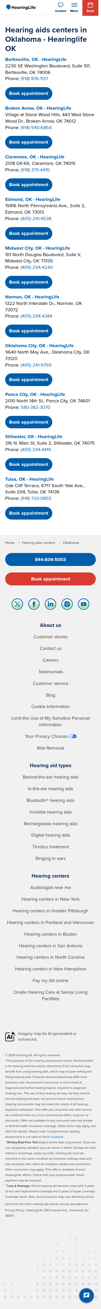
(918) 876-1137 (34, 78)
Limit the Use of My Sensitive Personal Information (51, 721)
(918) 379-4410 (35, 169)
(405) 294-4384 (36, 316)
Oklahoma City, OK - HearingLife (39, 345)
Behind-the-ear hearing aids (50, 777)
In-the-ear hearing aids (50, 788)
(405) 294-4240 (37, 267)
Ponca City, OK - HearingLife (35, 394)
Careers (51, 660)
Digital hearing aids (50, 835)
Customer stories (50, 636)
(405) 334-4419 (36, 449)
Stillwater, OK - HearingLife (33, 436)
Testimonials (50, 671)
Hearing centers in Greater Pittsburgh (50, 910)
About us (50, 625)
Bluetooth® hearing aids (50, 800)
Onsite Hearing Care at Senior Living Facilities (50, 995)
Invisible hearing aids (51, 812)
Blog (50, 695)
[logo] (20, 7)
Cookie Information (50, 706)
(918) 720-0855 (36, 498)
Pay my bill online (50, 980)
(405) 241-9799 (36, 365)
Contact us (50, 648)
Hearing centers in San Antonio (50, 945)
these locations (52, 1137)
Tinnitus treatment (50, 846)
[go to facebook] (34, 605)
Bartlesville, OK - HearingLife (36, 59)
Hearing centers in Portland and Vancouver (50, 922)
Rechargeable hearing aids (50, 823)
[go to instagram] (67, 605)
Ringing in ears (50, 858)
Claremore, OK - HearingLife (34, 156)
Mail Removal (50, 748)
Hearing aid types (50, 765)
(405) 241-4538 (36, 218)
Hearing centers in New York (50, 899)
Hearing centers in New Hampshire (50, 968)
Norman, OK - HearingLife (32, 296)
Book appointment (28, 93)
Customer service (50, 683)
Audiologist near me (50, 887)
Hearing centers (50, 875)
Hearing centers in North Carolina (50, 957)
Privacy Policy (14, 1210)
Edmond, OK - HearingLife (32, 199)
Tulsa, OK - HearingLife (29, 479)
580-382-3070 (35, 407)
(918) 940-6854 (36, 127)
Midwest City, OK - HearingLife (37, 248)
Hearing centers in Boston (50, 934)
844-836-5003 (50, 559)
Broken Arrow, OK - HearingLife (38, 108)
